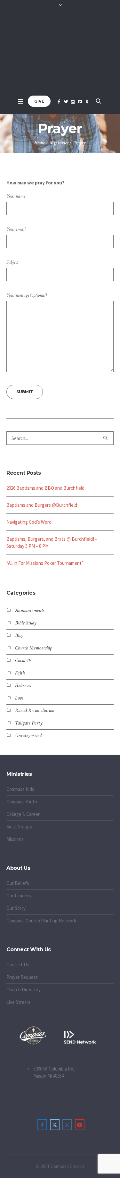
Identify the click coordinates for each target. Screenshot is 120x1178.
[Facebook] (59, 101)
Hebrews (23, 685)
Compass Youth (21, 802)
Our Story (16, 908)
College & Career (23, 814)
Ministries (59, 143)
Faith (20, 673)
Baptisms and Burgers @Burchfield (41, 505)
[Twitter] (66, 101)
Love (19, 698)
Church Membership (33, 648)
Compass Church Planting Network (41, 921)
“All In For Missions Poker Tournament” (45, 563)
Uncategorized (28, 735)
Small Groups (19, 827)
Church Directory (23, 990)
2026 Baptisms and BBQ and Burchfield (45, 488)
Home (39, 143)
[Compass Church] (60, 53)
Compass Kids (20, 789)
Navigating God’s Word (29, 522)
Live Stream (18, 1002)
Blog (19, 635)
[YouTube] (80, 101)
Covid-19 (23, 660)
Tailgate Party (29, 723)
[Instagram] (73, 101)
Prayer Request (22, 977)
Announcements (29, 610)
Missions (15, 839)
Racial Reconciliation (34, 710)
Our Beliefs (17, 883)
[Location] (87, 101)
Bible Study (25, 623)
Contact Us (17, 965)
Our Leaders (18, 896)
